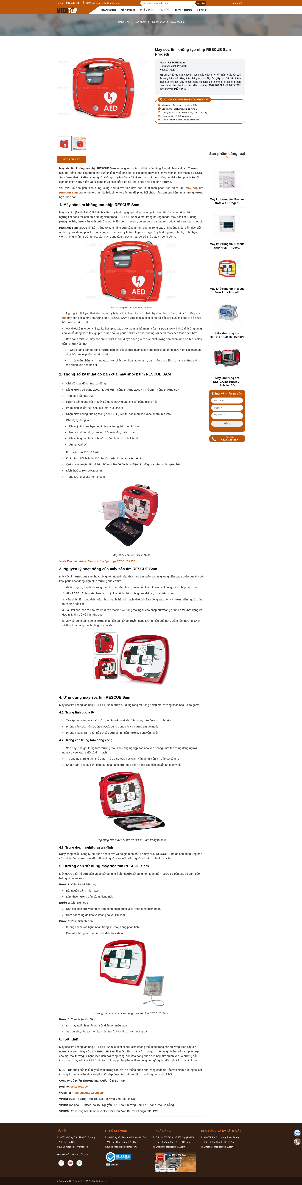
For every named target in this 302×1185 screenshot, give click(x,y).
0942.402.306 (72, 3)
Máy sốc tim (178, 22)
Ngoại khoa (158, 22)
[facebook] (61, 1163)
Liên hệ (202, 10)
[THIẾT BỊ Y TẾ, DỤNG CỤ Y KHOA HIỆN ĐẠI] (67, 10)
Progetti (182, 66)
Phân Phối (147, 10)
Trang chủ (108, 10)
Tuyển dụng (183, 10)
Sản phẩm (128, 10)
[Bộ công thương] (121, 1157)
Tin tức (164, 10)
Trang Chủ (123, 22)
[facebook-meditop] (175, 1162)
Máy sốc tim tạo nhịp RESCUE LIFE (111, 561)
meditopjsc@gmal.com (107, 3)
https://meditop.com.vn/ (88, 1092)
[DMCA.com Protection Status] (112, 1164)
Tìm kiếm (201, 3)
